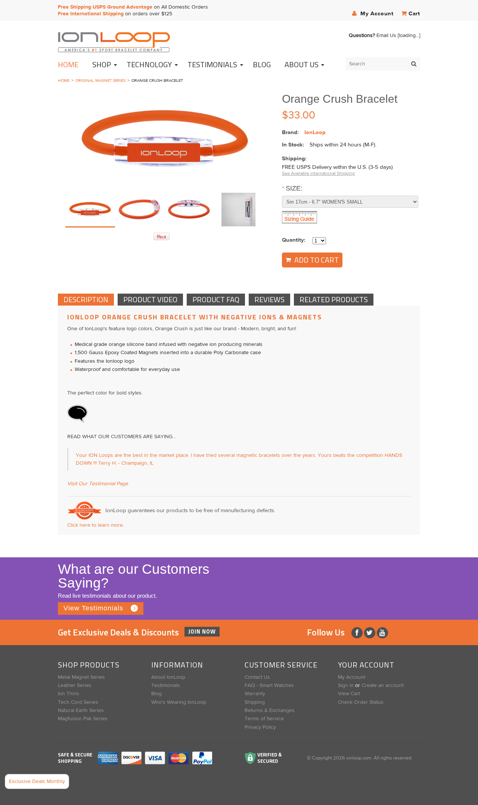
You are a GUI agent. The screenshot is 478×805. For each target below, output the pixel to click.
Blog (156, 693)
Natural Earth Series (81, 710)
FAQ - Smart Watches (269, 685)
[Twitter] (370, 632)
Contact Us (257, 677)
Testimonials (165, 685)
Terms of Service (264, 718)
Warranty (255, 693)
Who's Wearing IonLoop (178, 702)
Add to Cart (316, 260)
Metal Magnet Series (81, 677)
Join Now (202, 631)
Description (85, 299)
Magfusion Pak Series (83, 718)
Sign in (346, 685)
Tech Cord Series (78, 702)
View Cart (349, 693)
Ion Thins (68, 693)
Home (68, 64)
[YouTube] (382, 632)
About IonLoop (168, 677)
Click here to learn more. (95, 525)
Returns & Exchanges (270, 710)
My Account (376, 13)
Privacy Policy (260, 727)
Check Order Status (361, 702)
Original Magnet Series (100, 80)
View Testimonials (93, 608)
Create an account (382, 685)
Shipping (255, 702)
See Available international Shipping (318, 173)
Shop (101, 64)
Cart (414, 13)
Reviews (269, 299)
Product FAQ (215, 299)
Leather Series (74, 685)
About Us (302, 64)
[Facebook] (357, 632)
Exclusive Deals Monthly (37, 781)
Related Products (333, 299)
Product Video (150, 299)
